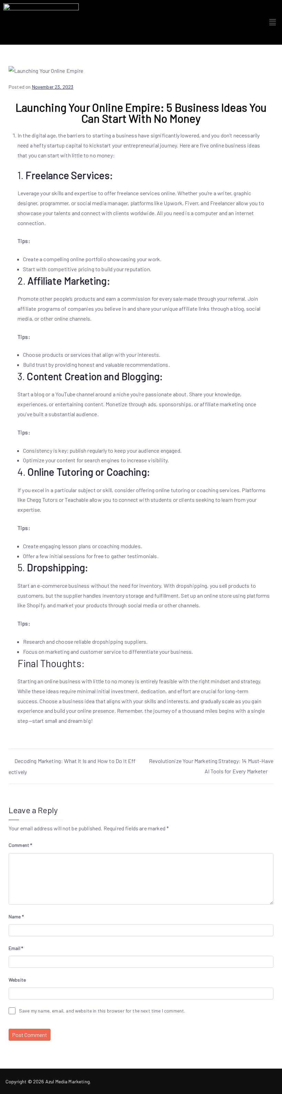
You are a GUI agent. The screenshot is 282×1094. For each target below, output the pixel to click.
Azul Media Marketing (67, 1081)
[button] (273, 22)
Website (17, 980)
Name (16, 916)
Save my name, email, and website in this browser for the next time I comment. (102, 1011)
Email (16, 948)
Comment (20, 845)
